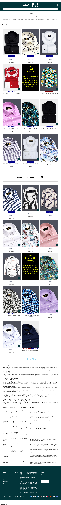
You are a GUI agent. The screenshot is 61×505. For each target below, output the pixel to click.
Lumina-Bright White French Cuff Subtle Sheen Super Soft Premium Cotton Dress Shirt (49, 58)
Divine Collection (8, 17)
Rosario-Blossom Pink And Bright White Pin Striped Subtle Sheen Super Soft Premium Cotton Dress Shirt (11, 128)
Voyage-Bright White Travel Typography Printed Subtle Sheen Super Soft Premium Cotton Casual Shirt (12, 280)
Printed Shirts (22, 21)
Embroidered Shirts (31, 17)
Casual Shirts (53, 17)
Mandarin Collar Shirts (40, 19)
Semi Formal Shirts (6, 19)
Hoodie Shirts (54, 19)
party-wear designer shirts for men (36, 394)
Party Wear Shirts (26, 16)
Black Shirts (18, 16)
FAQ (3, 475)
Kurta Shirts (8, 21)
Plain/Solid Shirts (15, 21)
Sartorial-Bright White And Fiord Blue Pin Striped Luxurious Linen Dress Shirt (11, 348)
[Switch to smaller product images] (4, 24)
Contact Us (15, 472)
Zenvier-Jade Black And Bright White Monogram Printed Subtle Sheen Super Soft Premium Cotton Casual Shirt (12, 315)
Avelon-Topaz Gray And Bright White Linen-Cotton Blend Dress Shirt (11, 163)
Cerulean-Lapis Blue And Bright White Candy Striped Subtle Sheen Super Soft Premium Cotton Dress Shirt (12, 214)
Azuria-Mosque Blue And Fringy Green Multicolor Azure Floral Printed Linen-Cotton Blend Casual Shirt (31, 128)
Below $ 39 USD (53, 16)
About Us (4, 472)
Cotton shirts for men (9, 387)
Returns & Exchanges (7, 477)
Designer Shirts (22, 17)
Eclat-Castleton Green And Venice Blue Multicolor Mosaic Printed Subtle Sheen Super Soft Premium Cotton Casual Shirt (49, 280)
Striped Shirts (37, 21)
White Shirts (12, 16)
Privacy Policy (5, 481)
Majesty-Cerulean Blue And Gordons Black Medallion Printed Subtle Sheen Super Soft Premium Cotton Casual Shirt (49, 93)
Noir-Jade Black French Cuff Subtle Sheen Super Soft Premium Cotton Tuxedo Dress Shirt (49, 128)
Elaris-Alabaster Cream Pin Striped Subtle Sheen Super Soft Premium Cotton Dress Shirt (30, 58)
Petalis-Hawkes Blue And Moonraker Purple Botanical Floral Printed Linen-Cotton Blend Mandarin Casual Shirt (49, 161)
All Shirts (6, 16)
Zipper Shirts (48, 19)
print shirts (48, 392)
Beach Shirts (20, 19)
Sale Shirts (52, 21)
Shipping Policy (5, 479)
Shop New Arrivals (3, 504)
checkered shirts (48, 382)
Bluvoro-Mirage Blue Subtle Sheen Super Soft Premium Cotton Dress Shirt (30, 350)
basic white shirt (29, 381)
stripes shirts (37, 382)
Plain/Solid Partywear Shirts (36, 16)
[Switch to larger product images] (2, 24)
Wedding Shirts (45, 16)
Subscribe (45, 481)
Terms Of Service (6, 483)
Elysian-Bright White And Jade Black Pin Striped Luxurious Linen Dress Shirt (12, 247)
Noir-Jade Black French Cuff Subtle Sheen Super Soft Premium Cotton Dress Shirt (12, 58)
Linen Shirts (14, 19)
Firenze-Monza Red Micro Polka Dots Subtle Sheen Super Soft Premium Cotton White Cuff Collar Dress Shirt (12, 93)
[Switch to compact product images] (6, 24)
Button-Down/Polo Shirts (29, 19)
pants (30, 403)
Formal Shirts (47, 17)
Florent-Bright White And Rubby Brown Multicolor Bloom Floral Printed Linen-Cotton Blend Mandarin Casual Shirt (30, 247)
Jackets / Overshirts (45, 21)
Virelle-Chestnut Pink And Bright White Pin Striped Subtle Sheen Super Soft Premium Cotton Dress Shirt (49, 247)
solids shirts (33, 382)
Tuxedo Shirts (15, 17)
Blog (3, 474)
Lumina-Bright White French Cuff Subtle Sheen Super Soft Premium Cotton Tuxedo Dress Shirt (30, 163)
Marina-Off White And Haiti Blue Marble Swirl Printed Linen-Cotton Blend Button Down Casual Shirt (49, 214)
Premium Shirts (40, 17)
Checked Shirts (30, 21)
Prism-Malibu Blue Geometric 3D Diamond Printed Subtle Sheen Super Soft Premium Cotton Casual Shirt (30, 315)
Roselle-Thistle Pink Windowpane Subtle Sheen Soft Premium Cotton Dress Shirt (49, 313)
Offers (14, 474)
